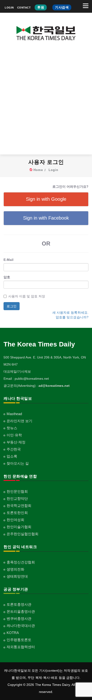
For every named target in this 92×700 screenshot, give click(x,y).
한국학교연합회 (19, 506)
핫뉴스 (12, 428)
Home (38, 170)
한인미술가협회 (19, 527)
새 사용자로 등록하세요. (70, 312)
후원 (40, 7)
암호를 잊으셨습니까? (72, 317)
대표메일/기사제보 (17, 371)
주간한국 (14, 449)
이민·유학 (14, 435)
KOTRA (13, 633)
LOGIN (9, 7)
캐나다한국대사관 (21, 626)
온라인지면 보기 (19, 421)
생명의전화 (15, 569)
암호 (7, 277)
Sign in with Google (46, 199)
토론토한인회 (17, 513)
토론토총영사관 (19, 604)
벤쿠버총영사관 (19, 619)
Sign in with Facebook (46, 218)
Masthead (14, 414)
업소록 (12, 456)
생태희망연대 (17, 576)
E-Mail (8, 260)
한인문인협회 (17, 491)
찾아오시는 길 (18, 463)
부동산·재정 (16, 442)
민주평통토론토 (19, 640)
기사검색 (62, 7)
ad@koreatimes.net (54, 386)
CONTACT (24, 7)
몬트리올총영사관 (21, 611)
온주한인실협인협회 (22, 534)
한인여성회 (15, 520)
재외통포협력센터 (21, 647)
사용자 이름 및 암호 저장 (26, 296)
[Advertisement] (46, 101)
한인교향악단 (17, 498)
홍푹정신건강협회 (21, 562)
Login (53, 170)
